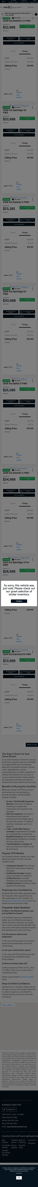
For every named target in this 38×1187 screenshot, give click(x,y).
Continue (19, 601)
